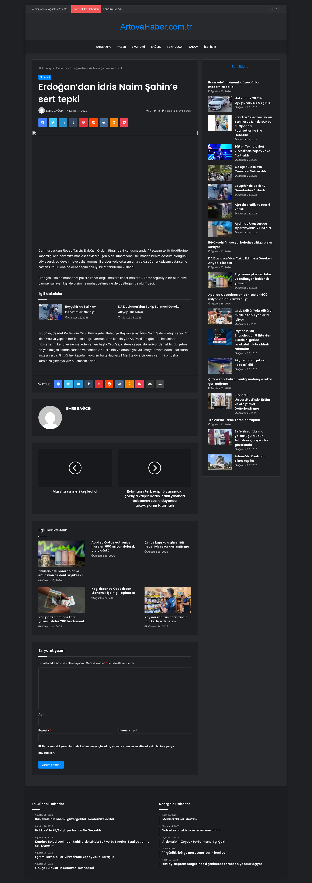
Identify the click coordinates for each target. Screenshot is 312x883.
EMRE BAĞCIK (54, 110)
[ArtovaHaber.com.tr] (156, 26)
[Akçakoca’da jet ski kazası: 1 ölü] (220, 366)
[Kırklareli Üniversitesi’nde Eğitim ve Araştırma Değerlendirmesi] (220, 401)
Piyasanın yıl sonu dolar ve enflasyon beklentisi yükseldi (60, 573)
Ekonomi (138, 46)
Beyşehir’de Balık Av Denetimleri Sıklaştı (250, 188)
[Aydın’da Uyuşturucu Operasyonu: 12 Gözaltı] (220, 229)
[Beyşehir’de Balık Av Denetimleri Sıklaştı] (50, 312)
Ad (41, 714)
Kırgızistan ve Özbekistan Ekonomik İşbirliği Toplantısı (113, 591)
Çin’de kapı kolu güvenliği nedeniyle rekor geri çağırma (167, 544)
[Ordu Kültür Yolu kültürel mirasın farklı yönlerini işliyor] (220, 316)
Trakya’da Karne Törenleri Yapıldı (234, 420)
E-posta (44, 730)
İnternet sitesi (127, 730)
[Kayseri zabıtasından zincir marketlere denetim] (168, 600)
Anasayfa (103, 46)
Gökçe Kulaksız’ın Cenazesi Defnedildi (250, 169)
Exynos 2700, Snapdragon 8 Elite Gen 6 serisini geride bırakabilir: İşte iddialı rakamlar (253, 340)
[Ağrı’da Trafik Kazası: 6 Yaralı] (220, 210)
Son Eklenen (241, 67)
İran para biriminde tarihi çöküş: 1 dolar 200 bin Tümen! (61, 619)
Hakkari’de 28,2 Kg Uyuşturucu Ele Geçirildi (253, 100)
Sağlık (156, 46)
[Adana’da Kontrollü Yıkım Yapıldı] (220, 462)
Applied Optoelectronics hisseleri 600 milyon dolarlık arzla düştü (113, 546)
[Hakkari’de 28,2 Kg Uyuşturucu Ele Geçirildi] (220, 104)
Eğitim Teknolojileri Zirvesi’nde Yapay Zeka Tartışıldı (252, 151)
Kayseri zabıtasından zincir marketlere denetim (166, 619)
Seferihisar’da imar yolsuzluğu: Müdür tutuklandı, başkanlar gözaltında (251, 438)
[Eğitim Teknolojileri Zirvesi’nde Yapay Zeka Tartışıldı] (220, 152)
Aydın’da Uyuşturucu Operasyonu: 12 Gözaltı (253, 225)
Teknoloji (175, 46)
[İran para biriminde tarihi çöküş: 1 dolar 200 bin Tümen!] (61, 600)
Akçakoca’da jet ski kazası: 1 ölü (250, 362)
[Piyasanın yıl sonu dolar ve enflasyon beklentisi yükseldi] (61, 554)
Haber (121, 46)
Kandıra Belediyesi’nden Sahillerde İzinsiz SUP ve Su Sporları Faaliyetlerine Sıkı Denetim (160, 9)
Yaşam (193, 46)
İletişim (210, 46)
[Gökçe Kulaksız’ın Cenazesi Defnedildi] (220, 173)
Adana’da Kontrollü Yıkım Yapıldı (250, 458)
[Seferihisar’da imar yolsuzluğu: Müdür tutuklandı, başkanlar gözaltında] (220, 437)
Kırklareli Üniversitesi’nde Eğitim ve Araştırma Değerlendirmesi (252, 402)
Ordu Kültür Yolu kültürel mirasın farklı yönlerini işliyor (253, 315)
